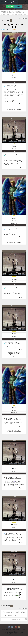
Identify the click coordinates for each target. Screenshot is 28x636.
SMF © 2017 (9, 629)
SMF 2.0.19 (4, 629)
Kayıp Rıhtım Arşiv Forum (9, 2)
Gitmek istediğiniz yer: (15, 619)
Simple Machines (16, 629)
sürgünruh (15, 440)
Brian (22, 632)
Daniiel (12, 632)
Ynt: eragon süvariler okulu (11, 155)
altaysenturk (14, 551)
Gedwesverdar (15, 32)
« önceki (21, 18)
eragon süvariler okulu (10, 85)
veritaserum (14, 305)
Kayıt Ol (18, 6)
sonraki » (25, 18)
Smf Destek (17, 631)
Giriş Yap (10, 6)
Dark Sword (14, 118)
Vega (15, 251)
